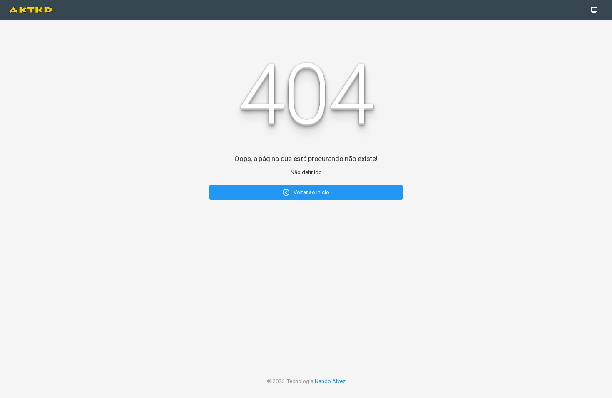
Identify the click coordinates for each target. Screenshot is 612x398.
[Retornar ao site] (594, 10)
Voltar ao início (310, 192)
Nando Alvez (330, 381)
